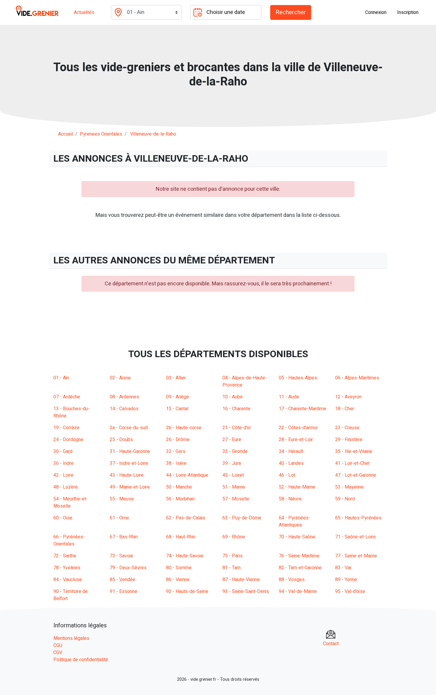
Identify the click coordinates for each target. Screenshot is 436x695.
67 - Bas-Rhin (124, 536)
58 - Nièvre (290, 498)
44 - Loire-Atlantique (187, 475)
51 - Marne (233, 487)
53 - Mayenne (349, 487)
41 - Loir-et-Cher (352, 463)
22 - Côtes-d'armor (298, 427)
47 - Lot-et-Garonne (355, 475)
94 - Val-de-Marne (298, 591)
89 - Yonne (346, 579)
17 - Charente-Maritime (302, 408)
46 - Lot (287, 475)
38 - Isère (176, 463)
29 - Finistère (348, 439)
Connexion (375, 12)
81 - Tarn (231, 567)
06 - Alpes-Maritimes (357, 377)
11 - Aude (289, 396)
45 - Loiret (233, 475)
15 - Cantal (177, 408)
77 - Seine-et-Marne (356, 555)
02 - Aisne (120, 377)
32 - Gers (175, 451)
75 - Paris (232, 555)
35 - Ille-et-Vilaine (353, 451)
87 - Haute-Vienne (241, 579)
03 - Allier (176, 377)
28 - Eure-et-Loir (296, 439)
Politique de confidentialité (80, 659)
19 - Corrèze (66, 427)
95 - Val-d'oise (350, 591)
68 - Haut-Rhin (180, 536)
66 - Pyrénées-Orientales (69, 540)
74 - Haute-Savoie (184, 555)
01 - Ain (61, 377)
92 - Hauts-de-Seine (187, 591)
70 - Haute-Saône (297, 536)
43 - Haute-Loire (127, 475)
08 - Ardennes (124, 396)
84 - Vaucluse (67, 579)
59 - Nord (345, 498)
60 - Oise (62, 517)
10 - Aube (232, 396)
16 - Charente (236, 408)
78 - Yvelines (66, 567)
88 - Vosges (292, 579)
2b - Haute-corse (183, 427)
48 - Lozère (65, 487)
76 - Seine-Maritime (299, 555)
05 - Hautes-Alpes (298, 377)
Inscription (408, 12)
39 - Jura (231, 463)
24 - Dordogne (68, 439)
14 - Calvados (124, 408)
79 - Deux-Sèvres (128, 567)
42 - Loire (63, 475)
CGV (57, 652)
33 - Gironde (235, 451)
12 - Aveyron (348, 396)
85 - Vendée (122, 579)
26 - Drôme (178, 439)
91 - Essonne (123, 591)
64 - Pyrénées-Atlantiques (294, 521)
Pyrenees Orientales (101, 134)
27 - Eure (231, 439)
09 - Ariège (177, 396)
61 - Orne (119, 517)
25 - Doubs (121, 439)
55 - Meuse (122, 498)
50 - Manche (179, 487)
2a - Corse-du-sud (129, 427)
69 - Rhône (233, 536)
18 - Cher (344, 408)
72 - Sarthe (64, 555)
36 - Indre (63, 463)
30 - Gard (62, 451)
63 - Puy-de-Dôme (241, 517)
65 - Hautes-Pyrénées (358, 517)
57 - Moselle (235, 498)
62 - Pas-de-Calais (185, 517)
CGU (57, 645)
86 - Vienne (178, 579)
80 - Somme (179, 567)
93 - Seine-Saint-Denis (245, 591)
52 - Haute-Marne (297, 487)
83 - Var (343, 567)
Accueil (65, 134)
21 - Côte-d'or (236, 427)
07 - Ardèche (66, 396)
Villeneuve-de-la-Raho (153, 134)
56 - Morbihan (180, 498)
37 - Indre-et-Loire (129, 463)
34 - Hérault (291, 451)
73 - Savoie (121, 555)
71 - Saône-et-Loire (355, 536)
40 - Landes (291, 463)
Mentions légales (71, 638)
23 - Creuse (347, 427)
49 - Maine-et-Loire (130, 487)
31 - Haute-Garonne (130, 451)
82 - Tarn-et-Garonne (300, 567)
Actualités (84, 12)
